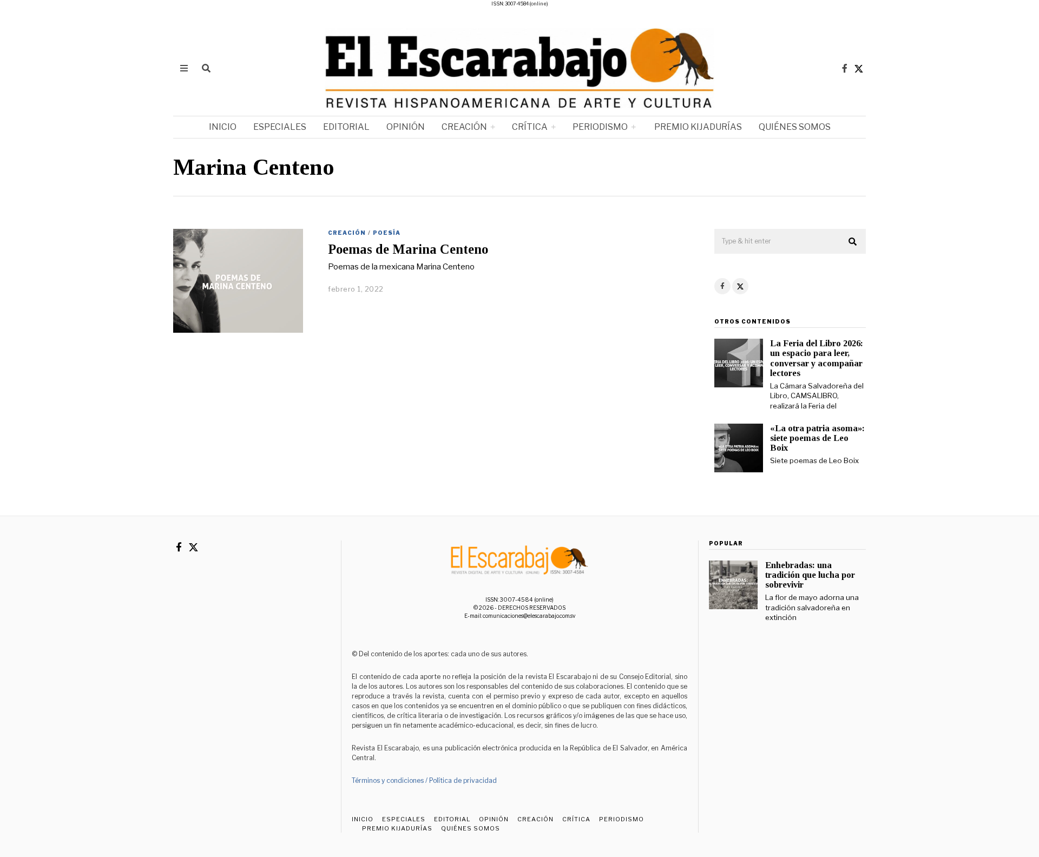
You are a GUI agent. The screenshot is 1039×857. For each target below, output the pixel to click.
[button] (853, 242)
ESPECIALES (279, 127)
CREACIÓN (464, 127)
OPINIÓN (405, 127)
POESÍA (386, 232)
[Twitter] (859, 68)
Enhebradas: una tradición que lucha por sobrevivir (810, 575)
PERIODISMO (600, 127)
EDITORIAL (346, 127)
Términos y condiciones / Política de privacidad (424, 780)
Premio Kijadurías (697, 127)
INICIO (222, 127)
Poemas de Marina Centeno (408, 249)
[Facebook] (844, 68)
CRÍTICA (530, 127)
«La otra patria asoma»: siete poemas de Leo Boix (817, 438)
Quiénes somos (795, 127)
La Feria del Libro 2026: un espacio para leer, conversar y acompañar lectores (816, 358)
